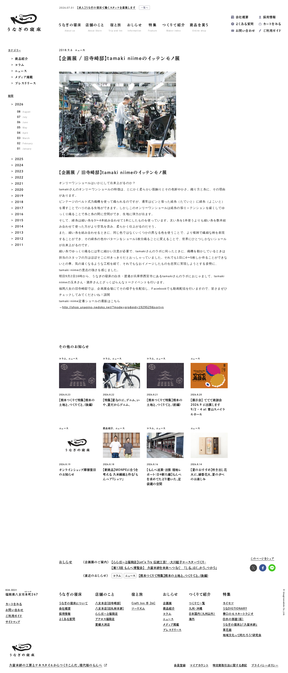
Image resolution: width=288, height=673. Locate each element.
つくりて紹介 (200, 594)
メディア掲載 (24, 77)
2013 (19, 232)
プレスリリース (25, 83)
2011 (19, 244)
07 (22, 117)
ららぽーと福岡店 (106, 613)
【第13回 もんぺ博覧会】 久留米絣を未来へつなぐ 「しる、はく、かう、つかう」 (164, 567)
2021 (19, 183)
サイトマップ (12, 621)
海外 (192, 619)
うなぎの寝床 (70, 594)
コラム (19, 64)
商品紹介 (21, 58)
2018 (19, 201)
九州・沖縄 (195, 608)
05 (22, 127)
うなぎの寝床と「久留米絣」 (240, 624)
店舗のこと (105, 594)
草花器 (227, 629)
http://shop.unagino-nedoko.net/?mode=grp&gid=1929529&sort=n (113, 307)
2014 (19, 226)
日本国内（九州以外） (202, 613)
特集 (227, 594)
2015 (19, 220)
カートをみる (272, 23)
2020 (19, 189)
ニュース (80, 50)
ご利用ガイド (272, 30)
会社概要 (242, 17)
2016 (19, 214)
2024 (19, 165)
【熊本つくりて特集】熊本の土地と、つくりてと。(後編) (173, 575)
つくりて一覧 (197, 603)
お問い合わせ (245, 30)
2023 (19, 171)
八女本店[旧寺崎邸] (108, 603)
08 (23, 111)
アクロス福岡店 (105, 619)
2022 (19, 177)
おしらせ (170, 594)
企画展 (167, 603)
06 (22, 122)
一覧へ (189, 8)
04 (22, 132)
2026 (19, 104)
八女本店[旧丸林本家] (109, 608)
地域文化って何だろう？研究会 (242, 635)
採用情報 (269, 17)
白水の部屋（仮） (233, 619)
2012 (19, 238)
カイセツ (228, 603)
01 (24, 148)
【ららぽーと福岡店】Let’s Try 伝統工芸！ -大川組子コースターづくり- (159, 562)
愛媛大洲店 (102, 624)
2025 (19, 159)
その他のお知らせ (74, 346)
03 (23, 138)
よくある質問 (245, 23)
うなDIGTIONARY (235, 608)
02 (24, 143)
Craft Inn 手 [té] (144, 603)
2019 (19, 195)
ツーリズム (138, 608)
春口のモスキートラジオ (238, 613)
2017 (19, 208)
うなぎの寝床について (73, 603)
